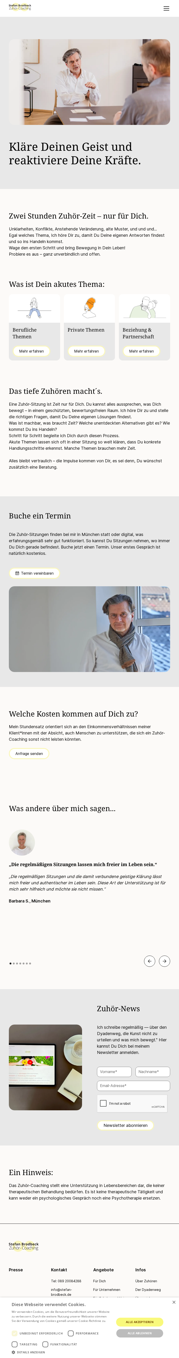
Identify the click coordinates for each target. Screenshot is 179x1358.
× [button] (174, 1302)
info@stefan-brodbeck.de (61, 1292)
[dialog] (89, 1327)
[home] (20, 7)
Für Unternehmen (106, 1290)
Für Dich (99, 1281)
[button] (165, 8)
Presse (16, 1269)
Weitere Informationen (27, 1325)
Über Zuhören (146, 1281)
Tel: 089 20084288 (66, 1281)
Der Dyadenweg (148, 1290)
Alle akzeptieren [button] (140, 1322)
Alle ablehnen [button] (140, 1333)
